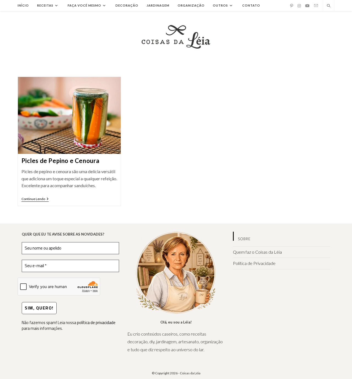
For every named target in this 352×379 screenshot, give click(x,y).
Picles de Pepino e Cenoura (60, 160)
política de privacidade (96, 323)
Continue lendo (35, 199)
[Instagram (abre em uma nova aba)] (299, 6)
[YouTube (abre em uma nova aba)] (307, 6)
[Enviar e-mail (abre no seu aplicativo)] (316, 6)
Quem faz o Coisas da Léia (257, 251)
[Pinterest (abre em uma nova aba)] (291, 6)
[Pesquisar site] (328, 6)
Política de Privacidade (254, 263)
